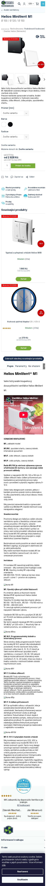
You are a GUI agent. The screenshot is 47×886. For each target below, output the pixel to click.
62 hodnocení (23, 805)
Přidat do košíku (23, 166)
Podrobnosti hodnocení (34, 29)
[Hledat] (20, 3)
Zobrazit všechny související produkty (23, 359)
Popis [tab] (10, 366)
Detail (23, 279)
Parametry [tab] (21, 366)
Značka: (15, 31)
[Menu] (43, 3)
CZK (30, 4)
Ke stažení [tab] (34, 366)
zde (4, 865)
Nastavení (22, 872)
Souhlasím (22, 880)
